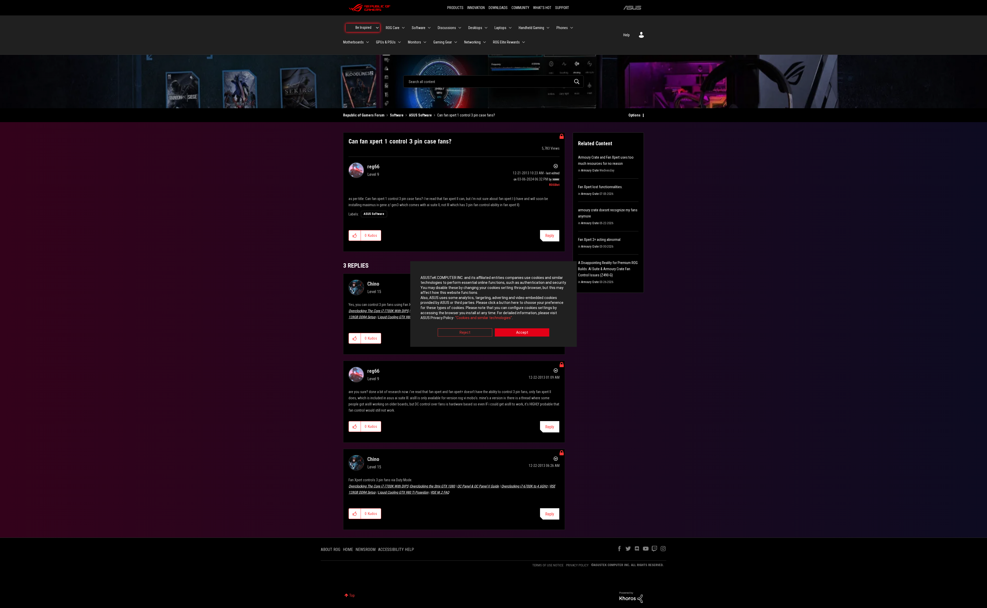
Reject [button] (465, 332)
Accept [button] (522, 332)
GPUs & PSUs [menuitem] (386, 42)
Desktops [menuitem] (475, 28)
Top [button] (352, 595)
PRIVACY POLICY (577, 565)
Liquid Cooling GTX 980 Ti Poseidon (403, 317)
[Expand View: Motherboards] (367, 42)
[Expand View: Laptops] (510, 27)
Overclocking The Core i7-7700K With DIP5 (378, 311)
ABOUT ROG (330, 549)
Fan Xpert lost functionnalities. (600, 187)
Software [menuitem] (418, 28)
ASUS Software (420, 115)
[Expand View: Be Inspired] (377, 28)
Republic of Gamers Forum (364, 115)
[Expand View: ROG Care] (403, 27)
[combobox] (493, 81)
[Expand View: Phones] (571, 27)
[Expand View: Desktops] (486, 27)
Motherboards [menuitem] (353, 42)
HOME (348, 549)
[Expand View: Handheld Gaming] (548, 27)
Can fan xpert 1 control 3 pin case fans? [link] (466, 115)
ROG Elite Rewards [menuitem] (506, 42)
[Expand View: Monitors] (424, 42)
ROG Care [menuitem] (392, 28)
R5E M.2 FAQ (440, 492)
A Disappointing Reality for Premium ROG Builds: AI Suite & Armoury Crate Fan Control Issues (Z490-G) (608, 269)
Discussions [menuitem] (447, 28)
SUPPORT (562, 8)
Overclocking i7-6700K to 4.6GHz (524, 486)
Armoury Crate (590, 170)
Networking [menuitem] (472, 42)
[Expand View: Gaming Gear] (455, 42)
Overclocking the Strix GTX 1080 (432, 486)
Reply (549, 235)
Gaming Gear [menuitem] (442, 42)
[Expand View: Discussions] (459, 27)
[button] (355, 235)
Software (397, 115)
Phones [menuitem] (562, 28)
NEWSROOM (365, 549)
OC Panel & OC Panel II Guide (478, 486)
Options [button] (634, 115)
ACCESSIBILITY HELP (396, 549)
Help (626, 35)
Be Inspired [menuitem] (363, 27)
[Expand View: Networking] (484, 42)
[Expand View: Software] (429, 27)
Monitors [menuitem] (414, 42)
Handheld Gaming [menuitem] (531, 28)
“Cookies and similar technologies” (483, 318)
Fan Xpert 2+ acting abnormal (599, 240)
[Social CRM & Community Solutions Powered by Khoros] (631, 597)
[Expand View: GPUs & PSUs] (399, 42)
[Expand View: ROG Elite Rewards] (523, 42)
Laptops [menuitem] (500, 28)
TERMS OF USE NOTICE (547, 565)
